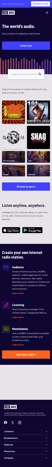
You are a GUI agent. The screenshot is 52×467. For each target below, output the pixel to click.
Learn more (18, 293)
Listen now (26, 45)
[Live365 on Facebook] (5, 422)
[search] (41, 74)
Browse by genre (26, 186)
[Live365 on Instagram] (19, 422)
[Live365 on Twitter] (12, 422)
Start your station (26, 354)
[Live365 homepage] (8, 13)
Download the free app (40, 4)
